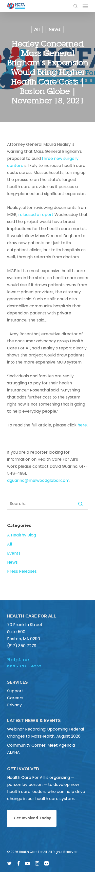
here (82, 425)
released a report (35, 214)
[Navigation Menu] (85, 6)
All (37, 29)
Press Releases (22, 571)
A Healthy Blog (21, 535)
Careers (15, 698)
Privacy (14, 705)
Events (14, 553)
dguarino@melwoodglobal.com (38, 480)
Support (15, 691)
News (55, 29)
